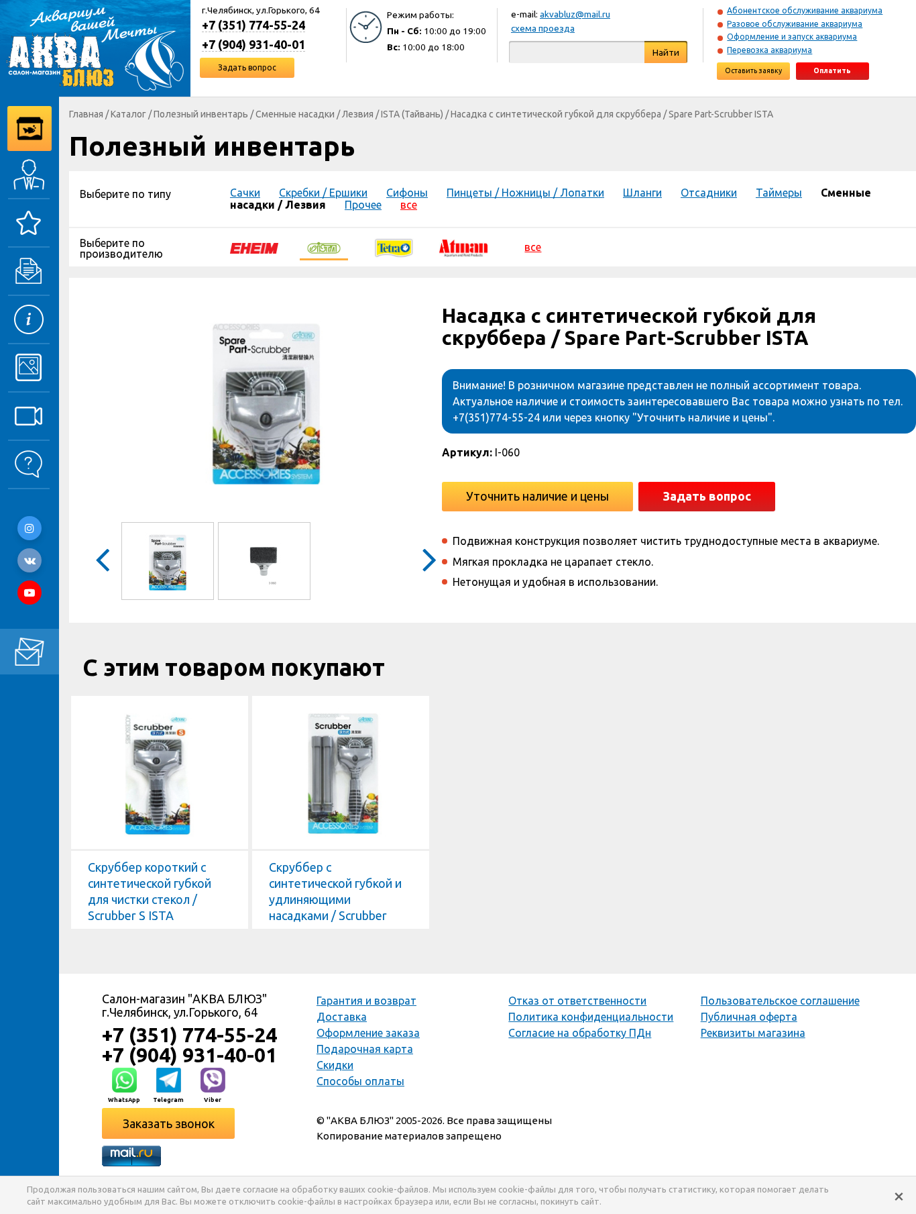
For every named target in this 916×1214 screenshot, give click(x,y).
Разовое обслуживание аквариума (794, 23)
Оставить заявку (753, 70)
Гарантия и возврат (366, 1001)
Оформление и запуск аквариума (792, 36)
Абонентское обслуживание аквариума (804, 10)
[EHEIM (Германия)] (254, 247)
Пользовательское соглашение (780, 1001)
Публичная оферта (749, 1017)
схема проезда (543, 28)
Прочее (363, 205)
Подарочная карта (365, 1049)
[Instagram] (29, 528)
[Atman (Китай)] (463, 247)
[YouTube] (29, 592)
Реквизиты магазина (753, 1033)
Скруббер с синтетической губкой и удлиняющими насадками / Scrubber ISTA (335, 899)
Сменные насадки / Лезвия (314, 114)
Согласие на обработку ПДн (579, 1033)
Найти (665, 52)
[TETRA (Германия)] (393, 247)
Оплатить (832, 70)
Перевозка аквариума (769, 50)
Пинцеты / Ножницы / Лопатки (525, 193)
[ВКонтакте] (29, 560)
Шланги (642, 193)
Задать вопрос (247, 67)
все (408, 205)
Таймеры (779, 193)
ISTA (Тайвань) (412, 114)
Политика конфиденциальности (590, 1017)
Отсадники (709, 193)
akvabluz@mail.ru (575, 14)
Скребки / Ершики (323, 193)
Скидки (335, 1065)
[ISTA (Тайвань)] (324, 247)
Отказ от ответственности (577, 1001)
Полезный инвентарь (201, 114)
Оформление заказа (368, 1033)
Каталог (128, 114)
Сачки (245, 193)
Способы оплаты (360, 1081)
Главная (86, 114)
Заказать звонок (169, 1123)
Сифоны (407, 193)
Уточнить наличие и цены (537, 496)
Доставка (342, 1017)
